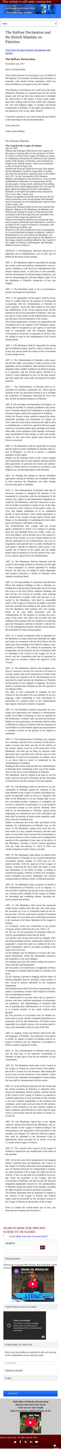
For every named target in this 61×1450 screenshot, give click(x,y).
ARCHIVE (13, 1393)
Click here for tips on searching (28, 1236)
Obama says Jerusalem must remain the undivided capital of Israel (30, 1266)
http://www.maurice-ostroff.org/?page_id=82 (30, 1410)
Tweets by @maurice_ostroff (25, 1386)
